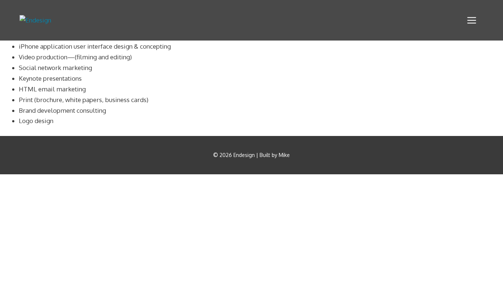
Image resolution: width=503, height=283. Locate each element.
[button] (471, 20)
